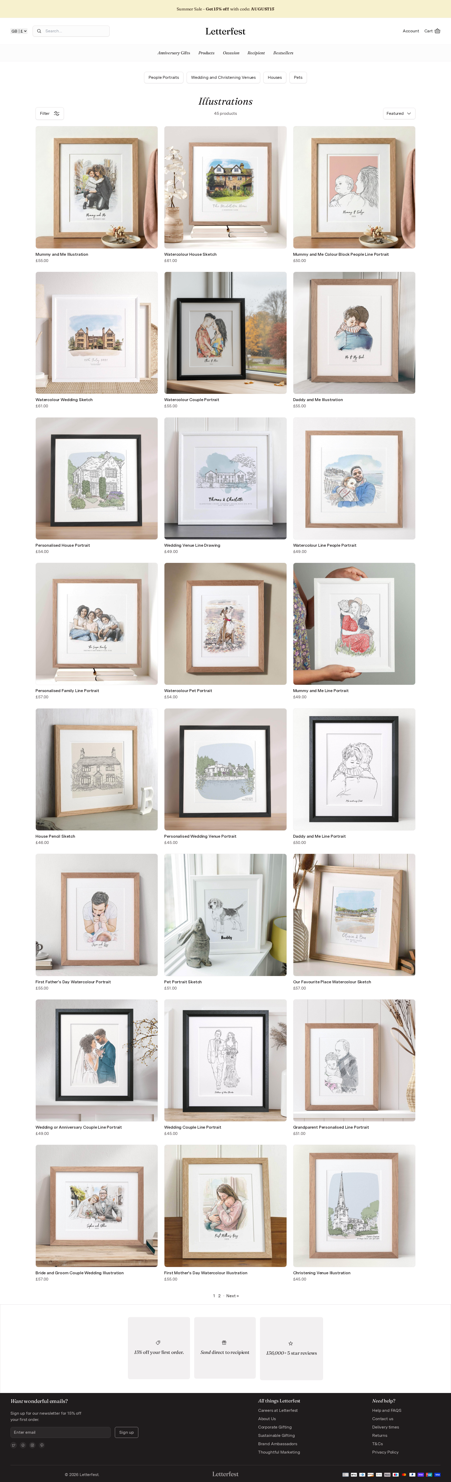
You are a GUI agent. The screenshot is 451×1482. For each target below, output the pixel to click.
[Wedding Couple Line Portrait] (225, 1060)
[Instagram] (32, 1445)
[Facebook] (23, 1445)
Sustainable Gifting (276, 1435)
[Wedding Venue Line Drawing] (225, 478)
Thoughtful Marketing (279, 1452)
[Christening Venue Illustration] (354, 1206)
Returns (379, 1435)
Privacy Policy (385, 1452)
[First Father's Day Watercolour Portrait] (96, 915)
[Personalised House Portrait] (96, 478)
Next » (232, 1295)
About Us (267, 1418)
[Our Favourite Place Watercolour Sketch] (354, 915)
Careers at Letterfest (278, 1410)
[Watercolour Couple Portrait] (225, 333)
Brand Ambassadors (277, 1443)
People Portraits (164, 77)
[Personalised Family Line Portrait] (96, 624)
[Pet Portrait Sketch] (225, 915)
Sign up (126, 1432)
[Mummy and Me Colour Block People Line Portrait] (354, 187)
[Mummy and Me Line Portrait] (354, 624)
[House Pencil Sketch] (96, 769)
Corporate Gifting (275, 1427)
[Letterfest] (225, 31)
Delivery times (385, 1427)
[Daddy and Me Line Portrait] (354, 769)
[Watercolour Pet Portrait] (225, 624)
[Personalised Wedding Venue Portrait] (225, 769)
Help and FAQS (386, 1410)
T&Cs (377, 1443)
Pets (298, 77)
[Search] (39, 31)
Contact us (382, 1418)
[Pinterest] (42, 1445)
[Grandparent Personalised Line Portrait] (354, 1060)
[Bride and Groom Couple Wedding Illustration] (96, 1206)
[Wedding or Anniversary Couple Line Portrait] (96, 1060)
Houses (275, 77)
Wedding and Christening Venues (223, 77)
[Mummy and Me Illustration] (96, 187)
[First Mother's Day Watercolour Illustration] (225, 1206)
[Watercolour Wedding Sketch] (96, 333)
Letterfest (88, 1474)
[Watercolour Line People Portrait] (354, 478)
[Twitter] (13, 1445)
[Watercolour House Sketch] (225, 187)
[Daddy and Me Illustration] (354, 333)
